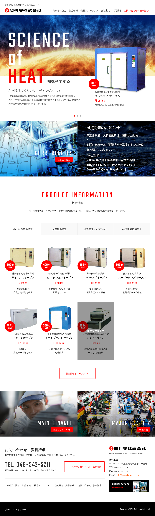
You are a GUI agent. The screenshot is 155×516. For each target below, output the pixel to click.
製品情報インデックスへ (77, 373)
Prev (8, 64)
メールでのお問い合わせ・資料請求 (84, 466)
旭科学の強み (59, 10)
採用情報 (117, 10)
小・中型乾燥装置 (23, 229)
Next (146, 64)
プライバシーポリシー (15, 509)
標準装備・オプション (96, 229)
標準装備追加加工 (132, 229)
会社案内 (105, 10)
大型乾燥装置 (59, 229)
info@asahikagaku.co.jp (128, 474)
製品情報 (73, 10)
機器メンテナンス (89, 10)
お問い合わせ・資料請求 (136, 10)
